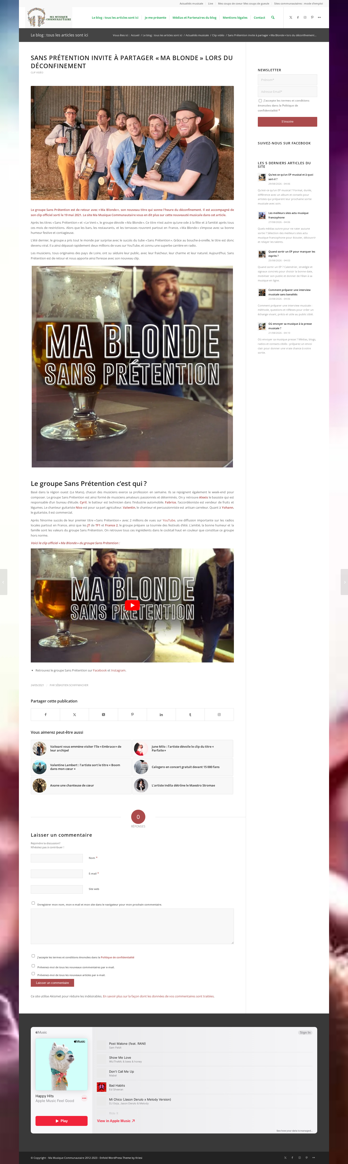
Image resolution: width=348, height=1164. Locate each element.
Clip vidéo (37, 72)
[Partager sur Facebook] (45, 714)
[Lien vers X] (290, 17)
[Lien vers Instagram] (305, 17)
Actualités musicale (191, 3)
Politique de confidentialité (117, 957)
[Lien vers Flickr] (319, 17)
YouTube (169, 520)
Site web (94, 889)
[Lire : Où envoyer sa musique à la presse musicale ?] (262, 326)
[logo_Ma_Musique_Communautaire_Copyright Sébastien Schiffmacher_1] (48, 17)
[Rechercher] (272, 17)
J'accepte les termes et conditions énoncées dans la (85, 957)
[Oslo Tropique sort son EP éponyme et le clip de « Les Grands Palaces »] (3, 582)
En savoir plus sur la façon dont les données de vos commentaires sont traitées (158, 996)
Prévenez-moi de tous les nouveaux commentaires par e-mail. (76, 967)
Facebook (100, 670)
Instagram (118, 670)
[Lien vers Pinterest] (312, 17)
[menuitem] (191, 3)
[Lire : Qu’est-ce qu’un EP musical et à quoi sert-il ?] (262, 177)
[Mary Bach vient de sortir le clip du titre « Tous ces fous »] (344, 582)
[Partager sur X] (74, 714)
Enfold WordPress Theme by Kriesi (121, 1158)
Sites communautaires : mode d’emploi (298, 3)
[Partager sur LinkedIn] (161, 714)
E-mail (94, 873)
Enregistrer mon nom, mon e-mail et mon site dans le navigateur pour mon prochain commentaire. (99, 904)
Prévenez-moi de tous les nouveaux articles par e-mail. (71, 975)
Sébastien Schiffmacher (71, 685)
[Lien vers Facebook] (298, 17)
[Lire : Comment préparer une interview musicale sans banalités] (262, 292)
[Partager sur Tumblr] (190, 714)
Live (210, 3)
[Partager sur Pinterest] (132, 714)
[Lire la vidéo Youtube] (132, 605)
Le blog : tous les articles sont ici (59, 35)
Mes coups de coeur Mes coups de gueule (243, 3)
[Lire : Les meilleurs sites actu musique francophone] (262, 215)
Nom (93, 858)
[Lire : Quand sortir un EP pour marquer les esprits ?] (262, 254)
